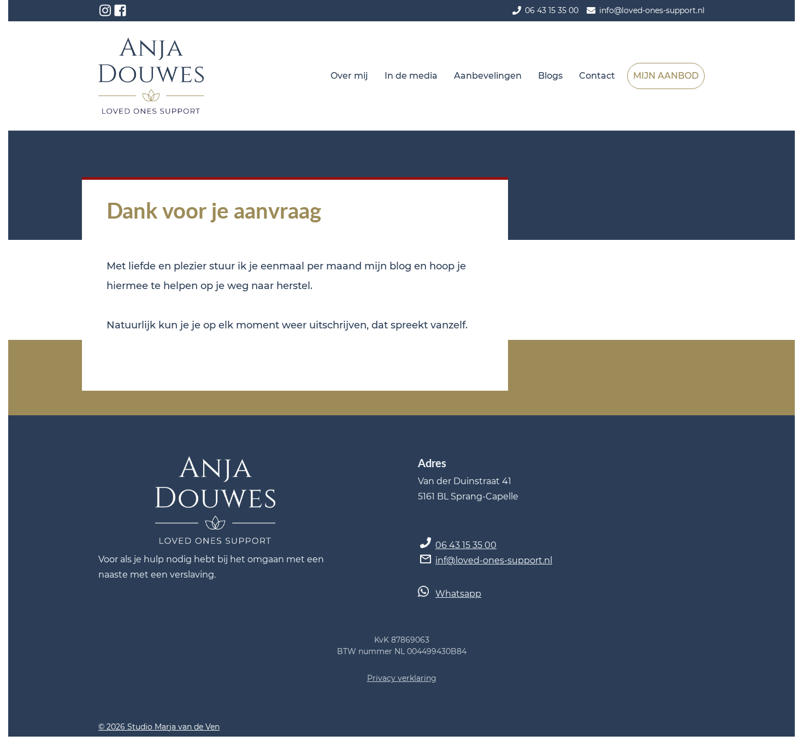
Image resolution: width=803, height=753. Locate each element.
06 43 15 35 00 (466, 545)
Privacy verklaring (401, 678)
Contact (597, 75)
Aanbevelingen (488, 75)
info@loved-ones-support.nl (652, 10)
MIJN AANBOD (666, 75)
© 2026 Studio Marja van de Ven (159, 727)
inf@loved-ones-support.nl (493, 560)
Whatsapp (458, 594)
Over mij (349, 75)
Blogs (550, 75)
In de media (411, 75)
